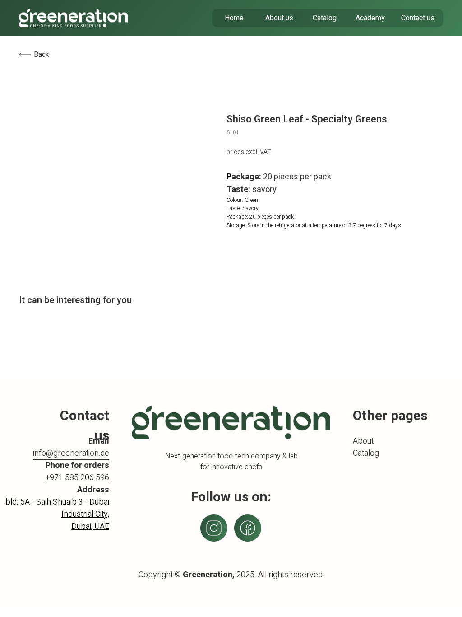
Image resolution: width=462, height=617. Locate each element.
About (363, 441)
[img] (73, 18)
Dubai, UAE (90, 526)
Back (41, 54)
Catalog (366, 453)
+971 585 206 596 (77, 478)
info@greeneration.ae (71, 453)
